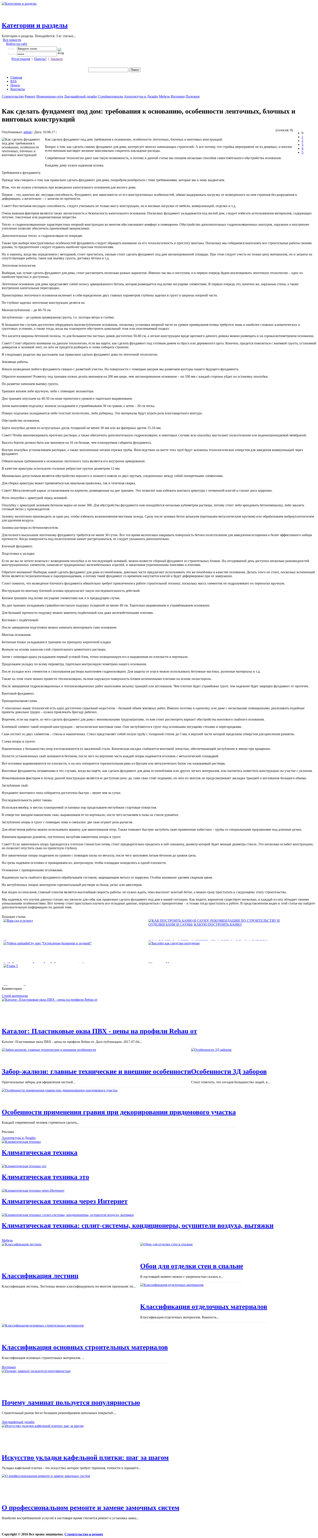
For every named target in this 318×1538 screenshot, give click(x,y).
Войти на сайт (16, 44)
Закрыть (57, 59)
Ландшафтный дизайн (80, 96)
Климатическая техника (39, 1152)
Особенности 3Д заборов (229, 1071)
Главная (16, 77)
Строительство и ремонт (83, 1534)
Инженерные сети (49, 96)
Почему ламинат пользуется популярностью (71, 1402)
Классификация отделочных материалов (203, 1306)
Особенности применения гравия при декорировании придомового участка (119, 1112)
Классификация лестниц (40, 1276)
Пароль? (40, 59)
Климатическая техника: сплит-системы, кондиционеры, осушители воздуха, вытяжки (137, 1225)
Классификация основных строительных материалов (85, 1347)
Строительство (13, 96)
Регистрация (20, 59)
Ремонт (30, 96)
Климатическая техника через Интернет (65, 1201)
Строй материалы (15, 996)
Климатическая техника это (45, 1177)
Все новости (12, 40)
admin (27, 132)
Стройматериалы (110, 96)
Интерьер (178, 96)
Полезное (193, 96)
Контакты (17, 89)
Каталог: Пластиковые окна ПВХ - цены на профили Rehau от (99, 1031)
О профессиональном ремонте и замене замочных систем (90, 1507)
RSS (13, 81)
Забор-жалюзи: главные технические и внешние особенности (96, 1071)
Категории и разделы (35, 25)
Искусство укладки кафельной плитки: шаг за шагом (85, 1457)
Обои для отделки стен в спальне (191, 1266)
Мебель (164, 96)
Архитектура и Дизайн (141, 96)
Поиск (15, 85)
